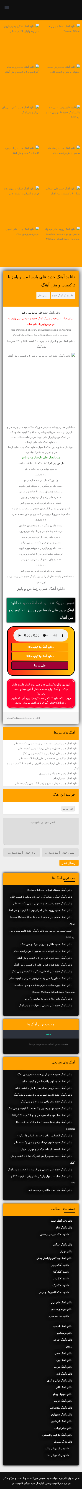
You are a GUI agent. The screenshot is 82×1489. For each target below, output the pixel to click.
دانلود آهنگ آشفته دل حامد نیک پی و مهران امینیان (46, 1149)
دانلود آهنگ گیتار (60, 1271)
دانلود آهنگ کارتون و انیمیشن (57, 1434)
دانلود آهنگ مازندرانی (61, 1407)
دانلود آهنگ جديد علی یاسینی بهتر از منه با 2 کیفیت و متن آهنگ (40, 1169)
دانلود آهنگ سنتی (63, 1353)
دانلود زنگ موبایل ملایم (57, 1448)
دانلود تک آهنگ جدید (62, 295)
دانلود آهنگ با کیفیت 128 (40, 647)
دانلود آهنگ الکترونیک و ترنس (53, 1292)
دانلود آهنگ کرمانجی (61, 1421)
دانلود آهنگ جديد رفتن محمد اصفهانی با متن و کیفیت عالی (42, 903)
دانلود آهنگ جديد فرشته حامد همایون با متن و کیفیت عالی (42, 951)
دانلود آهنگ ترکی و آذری (59, 1380)
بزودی (69, 1346)
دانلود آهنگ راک (60, 1285)
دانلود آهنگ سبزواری (61, 1414)
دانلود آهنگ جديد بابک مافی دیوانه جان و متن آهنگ (46, 1101)
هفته (48, 1034)
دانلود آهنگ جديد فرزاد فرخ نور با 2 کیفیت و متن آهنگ (44, 957)
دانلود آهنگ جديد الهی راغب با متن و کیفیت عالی (47, 1081)
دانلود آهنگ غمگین (62, 1244)
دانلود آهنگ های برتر (61, 1302)
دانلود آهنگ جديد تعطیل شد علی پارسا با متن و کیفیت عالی (48, 748)
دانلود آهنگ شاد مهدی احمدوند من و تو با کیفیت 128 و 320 (42, 1115)
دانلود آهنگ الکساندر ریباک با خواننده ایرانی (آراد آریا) (45, 1135)
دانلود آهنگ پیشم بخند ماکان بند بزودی (59, 773)
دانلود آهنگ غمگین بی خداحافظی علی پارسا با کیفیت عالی (48, 758)
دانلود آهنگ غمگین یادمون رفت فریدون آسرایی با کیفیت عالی (40, 978)
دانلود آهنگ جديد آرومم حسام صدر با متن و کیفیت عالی (43, 1088)
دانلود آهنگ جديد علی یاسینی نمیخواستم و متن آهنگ (45, 1005)
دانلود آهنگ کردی (63, 1367)
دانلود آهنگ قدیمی (62, 1326)
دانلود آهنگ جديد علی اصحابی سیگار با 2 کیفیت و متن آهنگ (41, 971)
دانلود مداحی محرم (59, 1316)
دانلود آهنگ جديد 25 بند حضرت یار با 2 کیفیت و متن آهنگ (42, 1094)
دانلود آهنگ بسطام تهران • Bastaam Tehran (49, 890)
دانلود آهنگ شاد (64, 1227)
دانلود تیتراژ (66, 1251)
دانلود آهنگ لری (64, 1373)
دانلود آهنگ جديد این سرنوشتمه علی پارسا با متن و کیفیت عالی (46, 743)
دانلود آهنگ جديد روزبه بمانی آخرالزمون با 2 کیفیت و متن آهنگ (40, 910)
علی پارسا (40, 665)
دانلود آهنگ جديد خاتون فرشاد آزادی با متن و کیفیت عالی (42, 1142)
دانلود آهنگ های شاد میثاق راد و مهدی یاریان (49, 1190)
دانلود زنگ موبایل (63, 1441)
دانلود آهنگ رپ (64, 1360)
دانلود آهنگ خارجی (62, 1339)
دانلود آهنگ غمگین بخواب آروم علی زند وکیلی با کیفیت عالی (41, 896)
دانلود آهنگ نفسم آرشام (66, 778)
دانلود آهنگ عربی (63, 1400)
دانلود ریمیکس (64, 1333)
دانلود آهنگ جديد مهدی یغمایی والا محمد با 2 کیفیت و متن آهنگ (40, 1108)
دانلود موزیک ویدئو (62, 1394)
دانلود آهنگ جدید (51, 312)
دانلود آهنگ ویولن (60, 1265)
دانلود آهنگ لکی (64, 1387)
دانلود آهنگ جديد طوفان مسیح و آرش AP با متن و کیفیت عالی (47, 783)
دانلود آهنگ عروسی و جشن (54, 1234)
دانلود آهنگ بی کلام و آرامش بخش (54, 1258)
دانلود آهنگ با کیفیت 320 (40, 656)
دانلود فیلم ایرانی (63, 1428)
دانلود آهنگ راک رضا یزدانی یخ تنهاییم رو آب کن (48, 998)
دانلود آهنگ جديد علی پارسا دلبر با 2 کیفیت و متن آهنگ (50, 753)
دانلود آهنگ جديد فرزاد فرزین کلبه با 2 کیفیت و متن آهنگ (43, 964)
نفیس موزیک (64, 603)
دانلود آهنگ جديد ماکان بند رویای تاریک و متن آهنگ (46, 944)
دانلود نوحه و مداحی (61, 1309)
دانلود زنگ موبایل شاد (57, 1455)
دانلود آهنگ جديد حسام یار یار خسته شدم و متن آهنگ (44, 1074)
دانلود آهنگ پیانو (60, 1278)
